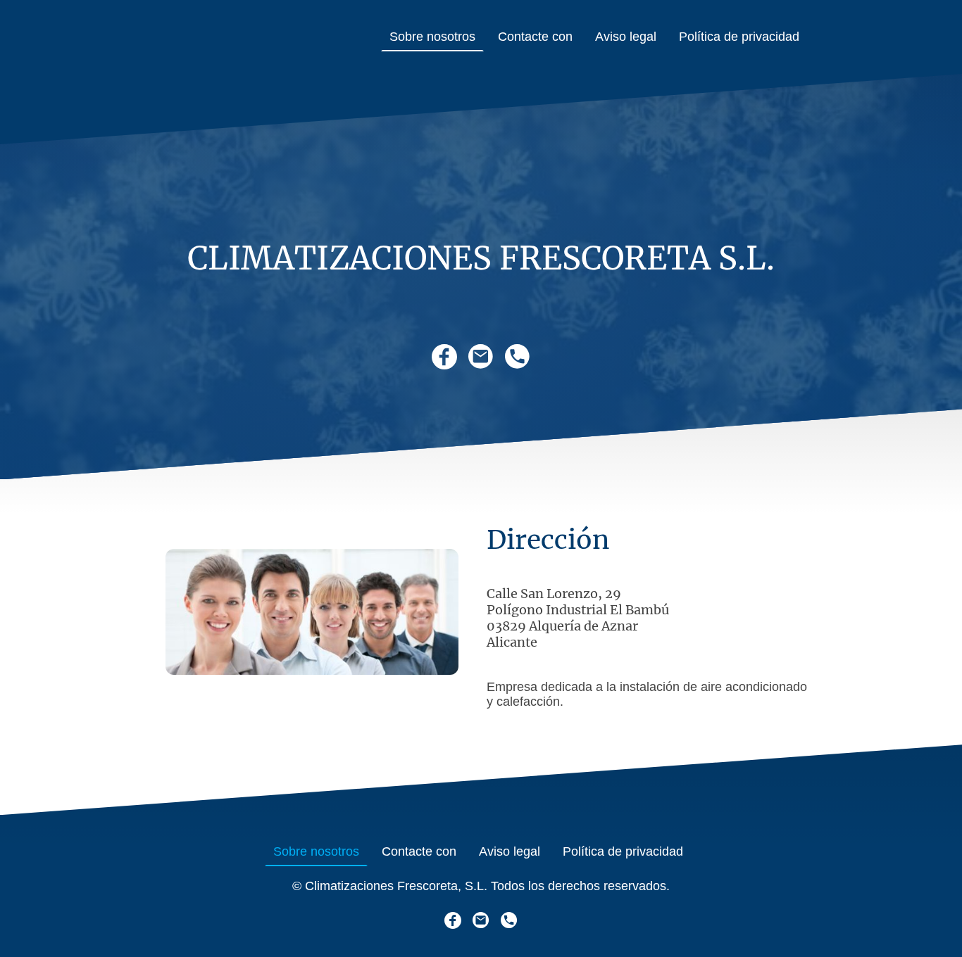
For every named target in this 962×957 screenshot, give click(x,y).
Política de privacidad (739, 37)
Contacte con (535, 37)
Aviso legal (625, 37)
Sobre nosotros (432, 37)
